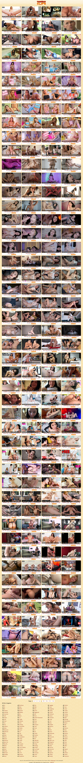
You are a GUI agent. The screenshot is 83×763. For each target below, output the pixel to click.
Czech (17, 182)
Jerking (50, 754)
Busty (20, 715)
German (51, 712)
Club (16, 44)
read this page (52, 760)
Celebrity (56, 16)
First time (36, 742)
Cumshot (51, 30)
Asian (6, 30)
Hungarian (51, 742)
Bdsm (5, 735)
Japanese (51, 752)
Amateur (26, 16)
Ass (29, 16)
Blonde (11, 16)
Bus (20, 714)
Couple (10, 182)
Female (33, 196)
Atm (68, 390)
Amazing (6, 712)
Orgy (65, 751)
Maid (65, 717)
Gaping (50, 710)
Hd (77, 30)
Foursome (36, 752)
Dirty (35, 708)
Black (10, 44)
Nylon (65, 743)
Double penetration (38, 717)
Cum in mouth (13, 681)
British (20, 708)
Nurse (65, 742)
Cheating (14, 85)
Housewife (51, 736)
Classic (20, 729)
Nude (65, 740)
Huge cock (51, 740)
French (35, 754)
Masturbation (56, 404)
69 (3, 30)
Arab (5, 719)
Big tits (8, 16)
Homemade (78, 556)
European (53, 667)
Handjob (51, 724)
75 (49, 701)
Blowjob (15, 16)
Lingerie (66, 715)
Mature (65, 722)
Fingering (58, 376)
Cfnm (20, 722)
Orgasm (66, 749)
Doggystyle (17, 224)
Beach (11, 30)
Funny (35, 756)
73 (43, 701)
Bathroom (6, 731)
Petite (37, 542)
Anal (29, 182)
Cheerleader (21, 726)
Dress (35, 719)
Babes (12, 667)
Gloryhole (51, 717)
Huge (50, 738)
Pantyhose (66, 756)
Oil (65, 747)
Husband (51, 743)
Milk (65, 726)
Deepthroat (35, 30)
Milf (65, 724)
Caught (77, 113)
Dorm (35, 715)
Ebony (58, 30)
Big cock (4, 16)
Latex (65, 707)
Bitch (37, 279)
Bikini (47, 418)
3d (4, 707)
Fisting (35, 743)
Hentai (50, 731)
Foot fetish (56, 210)
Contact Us (52, 762)
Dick (39, 30)
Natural (18, 598)
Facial (15, 556)
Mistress (66, 728)
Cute (39, 16)
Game (50, 707)
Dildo (36, 376)
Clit (76, 85)
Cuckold (57, 501)
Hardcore (51, 726)
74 (46, 701)
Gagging (51, 705)
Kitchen (66, 705)
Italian (50, 751)
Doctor (35, 710)
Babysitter (29, 44)
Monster (66, 733)
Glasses (50, 715)
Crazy (20, 742)
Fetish (36, 196)
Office (65, 745)
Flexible (71, 556)
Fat (34, 729)
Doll (35, 714)
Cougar (15, 653)
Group (11, 598)
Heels (50, 729)
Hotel (50, 735)
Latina (65, 708)
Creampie (19, 16)
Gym (79, 653)
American (6, 714)
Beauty (15, 30)
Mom (65, 729)
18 (23, 16)
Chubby (20, 728)
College (20, 735)
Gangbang (51, 708)
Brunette (31, 30)
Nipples (66, 738)
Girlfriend (51, 714)
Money (65, 731)
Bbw (5, 733)
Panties (65, 754)
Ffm (35, 738)
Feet (17, 196)
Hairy (76, 501)
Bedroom (6, 740)
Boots (5, 756)
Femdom (36, 735)
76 (53, 701)
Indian (50, 745)
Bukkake (8, 681)
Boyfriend (21, 705)
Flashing (36, 745)
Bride (20, 707)
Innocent (58, 224)
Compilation (15, 515)
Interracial (51, 749)
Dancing (21, 754)
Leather (66, 710)
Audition (26, 487)
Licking (66, 714)
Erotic (35, 722)
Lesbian (38, 501)
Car (20, 717)
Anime (70, 182)
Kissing (18, 695)
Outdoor (66, 752)
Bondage (6, 754)
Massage (66, 719)
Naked (65, 735)
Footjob (35, 751)
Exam (35, 726)
